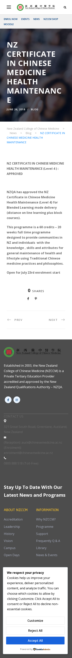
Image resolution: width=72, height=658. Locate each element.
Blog (34, 109)
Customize (35, 620)
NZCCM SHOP (51, 19)
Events (25, 19)
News (36, 19)
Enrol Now (10, 19)
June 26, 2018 (16, 109)
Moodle (9, 24)
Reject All (35, 630)
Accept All (35, 640)
